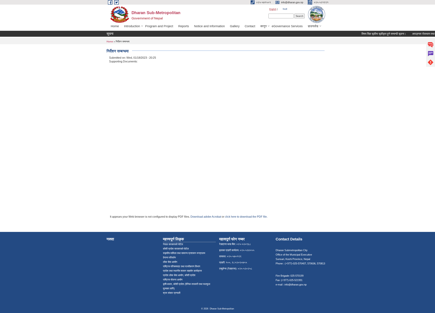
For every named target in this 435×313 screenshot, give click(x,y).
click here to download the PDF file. (246, 216)
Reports (183, 26)
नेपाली (285, 9)
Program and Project (159, 26)
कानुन (263, 26)
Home (115, 26)
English (272, 9)
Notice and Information (209, 26)
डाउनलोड (313, 26)
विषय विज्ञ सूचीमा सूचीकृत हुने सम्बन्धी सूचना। (380, 33)
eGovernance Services (287, 26)
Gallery (235, 26)
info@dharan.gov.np (295, 284)
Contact (250, 26)
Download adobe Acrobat (206, 216)
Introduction (132, 26)
